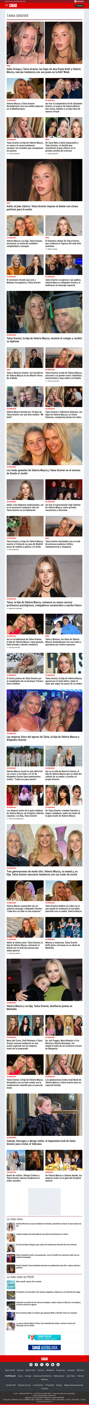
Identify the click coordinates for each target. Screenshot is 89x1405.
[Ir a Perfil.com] (79, 2)
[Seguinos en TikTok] (47, 1364)
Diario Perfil (10, 1370)
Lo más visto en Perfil (20, 1277)
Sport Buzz (71, 1376)
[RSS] (52, 1364)
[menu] (6, 6)
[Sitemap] (58, 1364)
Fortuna (41, 1370)
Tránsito (44, 1388)
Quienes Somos (24, 1385)
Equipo (59, 1385)
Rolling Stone (59, 1376)
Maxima (44, 1379)
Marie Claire (30, 1370)
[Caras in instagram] (31, 1364)
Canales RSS (11, 1385)
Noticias (20, 1370)
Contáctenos (38, 1385)
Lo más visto (15, 1219)
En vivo (80, 6)
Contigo (28, 1376)
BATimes (80, 1370)
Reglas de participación (73, 1385)
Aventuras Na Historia (42, 1376)
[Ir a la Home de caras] (13, 6)
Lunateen (71, 1370)
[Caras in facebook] (36, 1364)
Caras (20, 1376)
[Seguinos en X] (41, 1364)
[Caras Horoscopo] (44, 1349)
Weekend (50, 1370)
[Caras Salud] (44, 1339)
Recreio (81, 1376)
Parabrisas (60, 1370)
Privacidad (49, 1385)
